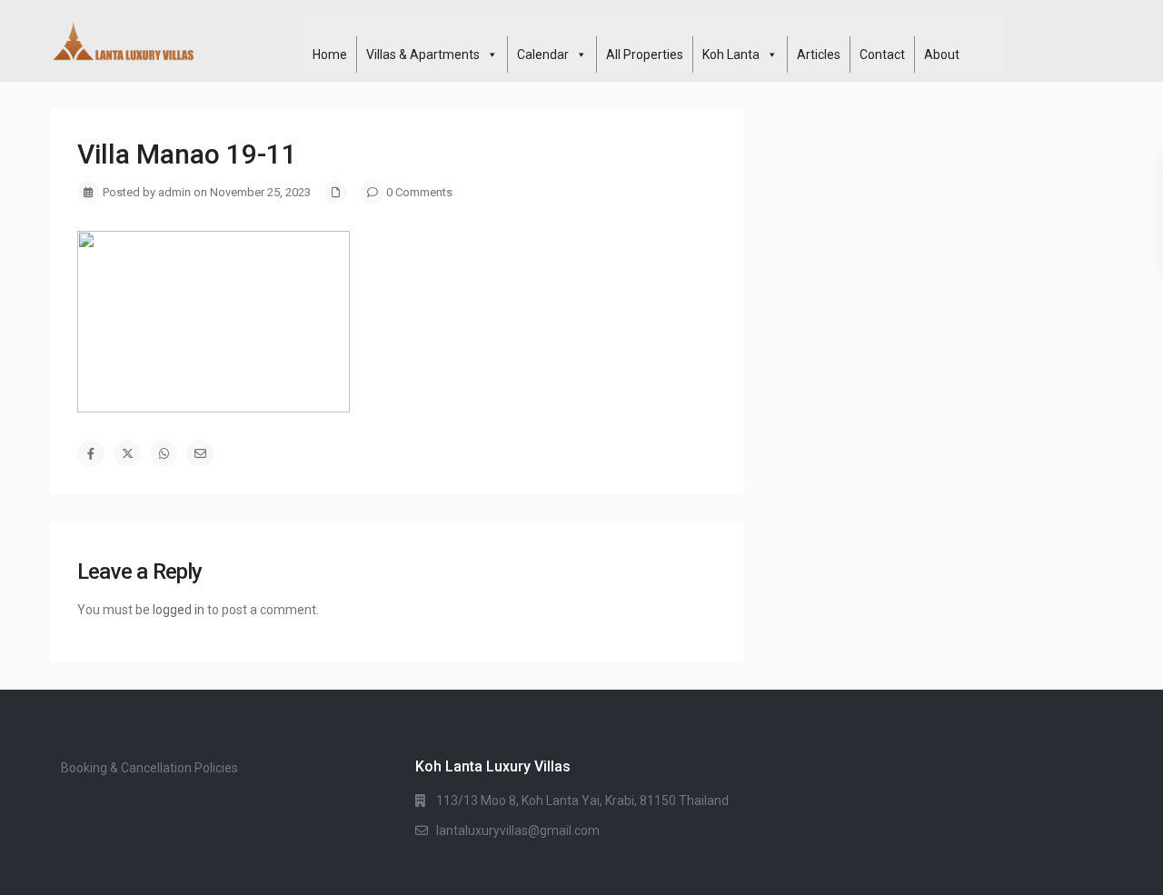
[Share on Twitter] (127, 453)
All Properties (644, 54)
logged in (178, 609)
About (941, 54)
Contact (882, 54)
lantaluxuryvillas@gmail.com (518, 830)
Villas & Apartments (423, 54)
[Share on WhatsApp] (163, 453)
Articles (818, 54)
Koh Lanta (731, 54)
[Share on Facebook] (90, 453)
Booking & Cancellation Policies (149, 768)
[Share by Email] (200, 453)
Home (330, 54)
